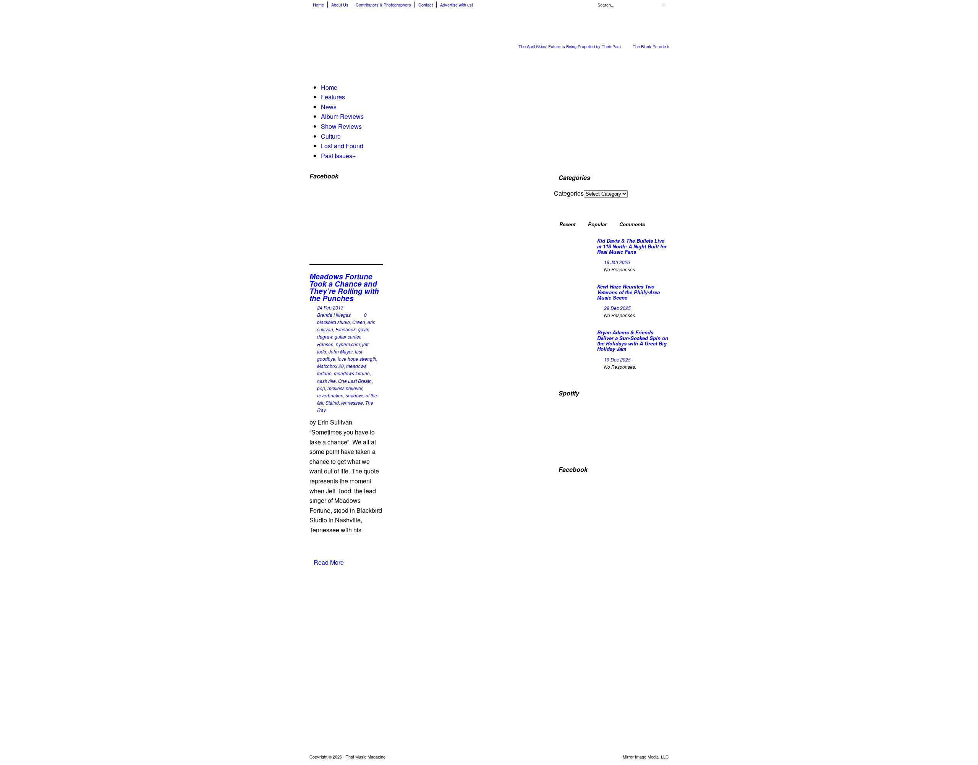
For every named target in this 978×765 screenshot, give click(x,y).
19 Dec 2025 (617, 359)
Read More (329, 562)
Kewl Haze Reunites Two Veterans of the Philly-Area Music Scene (628, 292)
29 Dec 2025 (617, 308)
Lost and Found (342, 145)
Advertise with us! (456, 5)
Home (318, 5)
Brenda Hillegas (334, 314)
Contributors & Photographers (383, 5)
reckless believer (344, 388)
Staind (332, 402)
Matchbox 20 (330, 366)
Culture (331, 136)
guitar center (347, 336)
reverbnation (330, 395)
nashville (326, 381)
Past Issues (338, 155)
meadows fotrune (352, 373)
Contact (425, 5)
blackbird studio (333, 322)
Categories (569, 193)
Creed (358, 322)
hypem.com (348, 344)
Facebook (345, 329)
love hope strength (357, 358)
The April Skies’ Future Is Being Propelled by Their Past (569, 46)
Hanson (325, 344)
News (329, 106)
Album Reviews (342, 116)
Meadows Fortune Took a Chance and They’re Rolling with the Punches (344, 287)
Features (333, 96)
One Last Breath (355, 381)
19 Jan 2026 (617, 262)
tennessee (352, 402)
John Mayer (341, 351)
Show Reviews (341, 126)
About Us (339, 5)
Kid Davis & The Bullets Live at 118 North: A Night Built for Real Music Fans (632, 246)
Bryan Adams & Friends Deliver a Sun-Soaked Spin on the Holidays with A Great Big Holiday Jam (632, 340)
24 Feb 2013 (330, 307)
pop (321, 388)
